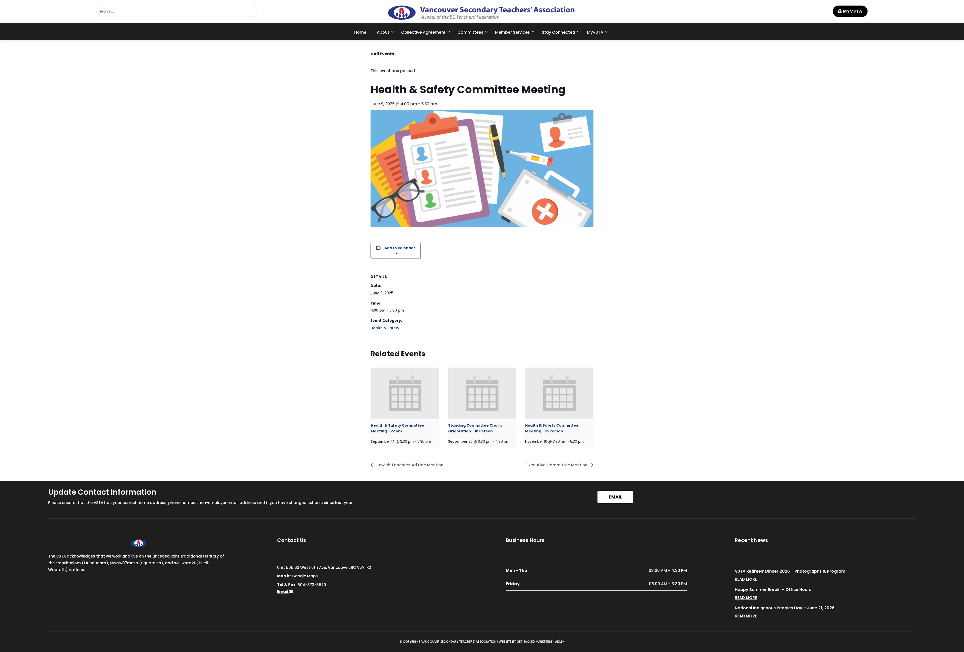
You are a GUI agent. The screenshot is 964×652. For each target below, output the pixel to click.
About (383, 32)
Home (360, 32)
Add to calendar (399, 247)
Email (615, 497)
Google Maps (305, 576)
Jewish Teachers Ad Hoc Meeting (409, 465)
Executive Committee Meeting (557, 465)
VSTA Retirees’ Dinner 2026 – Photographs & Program (790, 571)
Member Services (512, 32)
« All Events (382, 54)
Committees (470, 32)
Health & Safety (385, 327)
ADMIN (560, 641)
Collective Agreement (423, 32)
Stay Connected (558, 32)
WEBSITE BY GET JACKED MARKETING (526, 641)
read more (746, 579)
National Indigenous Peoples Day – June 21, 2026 (784, 608)
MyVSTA (852, 11)
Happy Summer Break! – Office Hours (773, 589)
